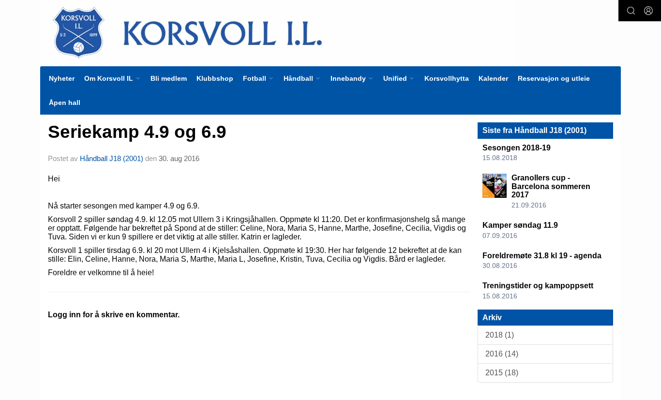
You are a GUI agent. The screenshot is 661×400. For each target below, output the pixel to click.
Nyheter (62, 78)
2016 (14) (501, 354)
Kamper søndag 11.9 (520, 225)
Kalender (493, 78)
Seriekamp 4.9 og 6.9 (137, 132)
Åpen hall (64, 102)
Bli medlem (168, 78)
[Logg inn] (648, 10)
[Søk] (631, 10)
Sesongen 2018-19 (516, 148)
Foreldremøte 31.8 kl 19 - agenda (541, 256)
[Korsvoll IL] (278, 32)
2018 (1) (499, 335)
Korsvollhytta (446, 78)
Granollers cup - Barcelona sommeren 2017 (550, 186)
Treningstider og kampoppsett (537, 285)
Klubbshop (214, 78)
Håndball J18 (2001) (111, 158)
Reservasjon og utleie (554, 78)
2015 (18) (501, 373)
